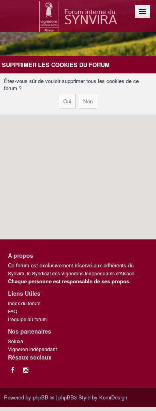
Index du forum (24, 303)
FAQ (12, 311)
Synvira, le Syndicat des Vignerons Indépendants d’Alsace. (72, 273)
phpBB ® (43, 397)
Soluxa (15, 341)
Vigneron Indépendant (32, 349)
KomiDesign (113, 397)
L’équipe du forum (27, 319)
